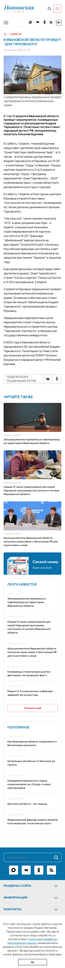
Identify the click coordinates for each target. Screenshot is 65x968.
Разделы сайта (17, 885)
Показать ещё (32, 708)
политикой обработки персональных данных (32, 941)
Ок (32, 962)
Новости (15, 34)
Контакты (12, 909)
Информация (15, 897)
